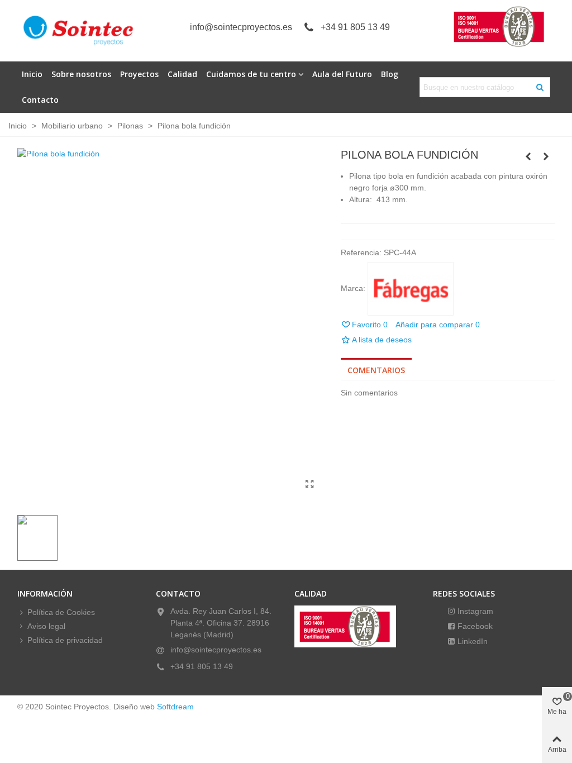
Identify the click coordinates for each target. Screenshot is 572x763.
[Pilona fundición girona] (546, 156)
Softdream (175, 706)
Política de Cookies (61, 612)
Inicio (32, 74)
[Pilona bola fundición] (310, 484)
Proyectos (139, 74)
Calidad (182, 74)
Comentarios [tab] (376, 370)
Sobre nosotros (81, 74)
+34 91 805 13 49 (355, 27)
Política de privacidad (65, 640)
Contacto (40, 99)
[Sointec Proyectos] (78, 30)
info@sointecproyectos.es (241, 27)
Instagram (474, 611)
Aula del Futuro (342, 74)
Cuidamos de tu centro (251, 74)
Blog (389, 74)
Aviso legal (46, 626)
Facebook (474, 626)
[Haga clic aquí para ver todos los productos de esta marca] (411, 289)
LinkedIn (471, 641)
